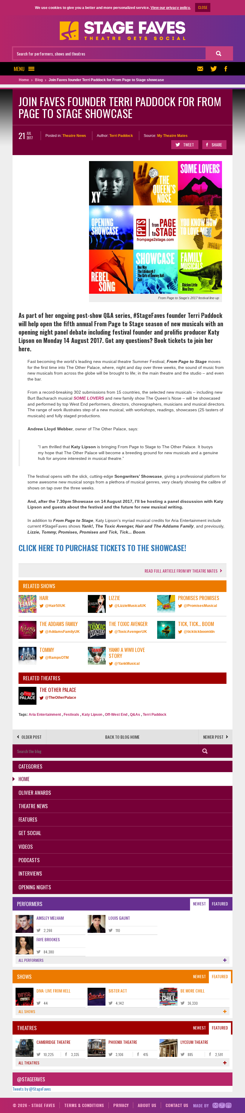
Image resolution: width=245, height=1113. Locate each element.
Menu (19, 68)
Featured (220, 903)
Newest (199, 903)
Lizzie (114, 598)
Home (24, 779)
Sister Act (117, 990)
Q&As (135, 714)
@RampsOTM (57, 658)
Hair (43, 598)
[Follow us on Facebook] (226, 68)
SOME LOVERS (89, 398)
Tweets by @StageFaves (32, 1089)
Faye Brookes (48, 939)
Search (204, 751)
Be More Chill (192, 990)
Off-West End (116, 714)
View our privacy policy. (171, 8)
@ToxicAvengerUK (130, 632)
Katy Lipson (92, 714)
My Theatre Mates (172, 136)
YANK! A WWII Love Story (127, 652)
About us (147, 1105)
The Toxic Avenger (128, 623)
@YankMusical (127, 663)
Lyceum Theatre (194, 1042)
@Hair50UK (55, 606)
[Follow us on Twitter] (214, 68)
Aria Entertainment (45, 714)
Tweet (188, 144)
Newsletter (202, 68)
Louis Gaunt (119, 918)
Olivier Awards (35, 792)
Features (28, 819)
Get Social (30, 833)
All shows (27, 1011)
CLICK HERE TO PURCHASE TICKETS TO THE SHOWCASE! (102, 547)
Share (217, 144)
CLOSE (202, 7)
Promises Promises (198, 598)
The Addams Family (58, 623)
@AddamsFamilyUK (62, 632)
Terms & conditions (84, 1105)
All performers (31, 960)
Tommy (46, 649)
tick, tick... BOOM (196, 623)
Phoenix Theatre (122, 1042)
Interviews (30, 873)
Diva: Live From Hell (53, 990)
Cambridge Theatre (53, 1042)
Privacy (120, 1105)
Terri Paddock (121, 136)
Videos (26, 846)
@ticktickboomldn (199, 632)
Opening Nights (35, 887)
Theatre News (74, 136)
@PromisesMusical (200, 606)
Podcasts (29, 860)
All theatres (29, 1062)
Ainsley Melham (50, 918)
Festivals (71, 714)
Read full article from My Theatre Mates (181, 571)
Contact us (177, 1105)
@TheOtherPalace (60, 697)
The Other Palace (57, 689)
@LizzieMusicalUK (130, 606)
